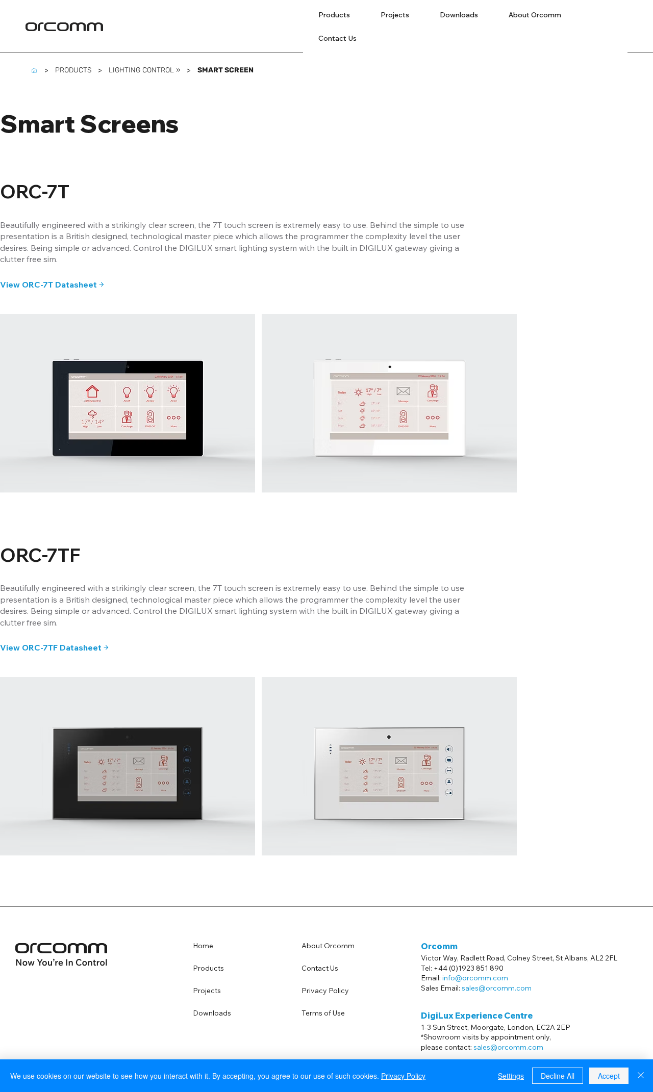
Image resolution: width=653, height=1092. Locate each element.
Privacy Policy (325, 990)
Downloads (212, 1013)
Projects (207, 990)
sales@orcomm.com (508, 1047)
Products (208, 968)
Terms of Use (323, 1013)
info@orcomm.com (475, 977)
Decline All (557, 1076)
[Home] (34, 70)
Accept (609, 1076)
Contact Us (320, 968)
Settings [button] (511, 1076)
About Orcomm (328, 945)
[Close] (641, 1076)
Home (203, 945)
